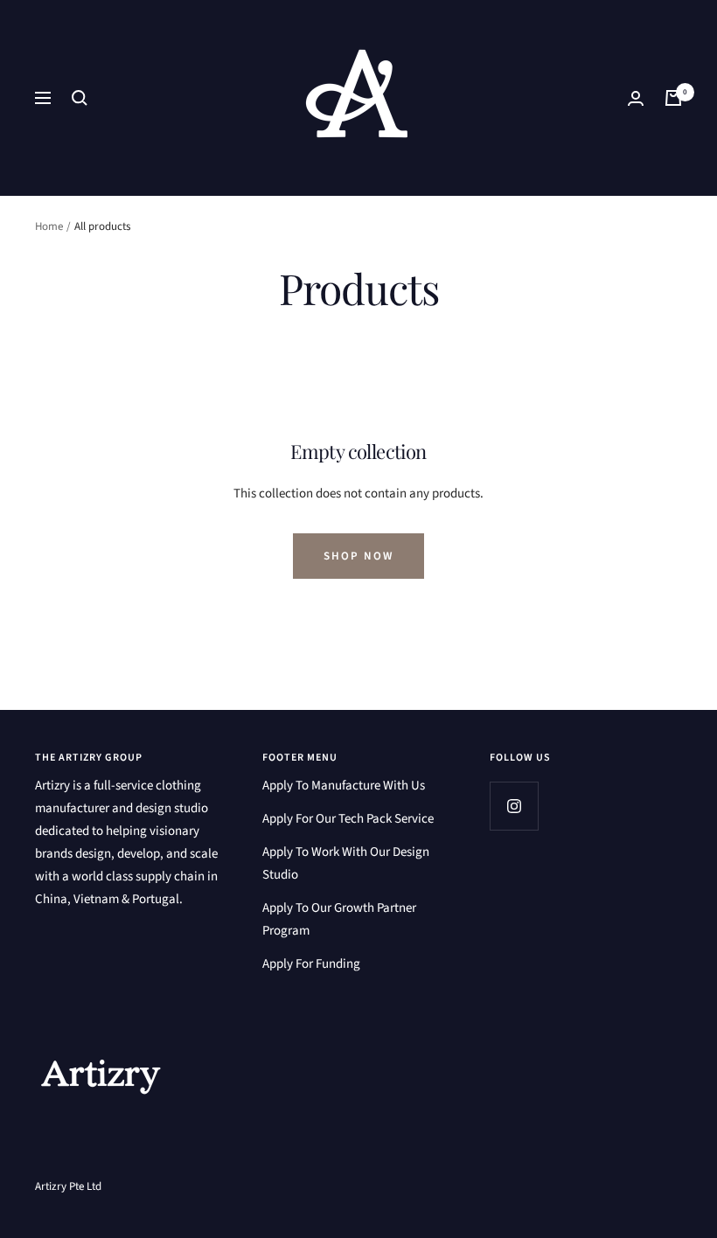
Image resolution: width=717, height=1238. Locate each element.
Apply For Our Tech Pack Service (348, 819)
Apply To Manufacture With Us (343, 785)
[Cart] (673, 98)
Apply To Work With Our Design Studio (345, 863)
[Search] (79, 98)
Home (49, 226)
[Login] (636, 98)
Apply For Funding (311, 964)
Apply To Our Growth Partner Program (339, 919)
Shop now (358, 556)
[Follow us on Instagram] (514, 806)
